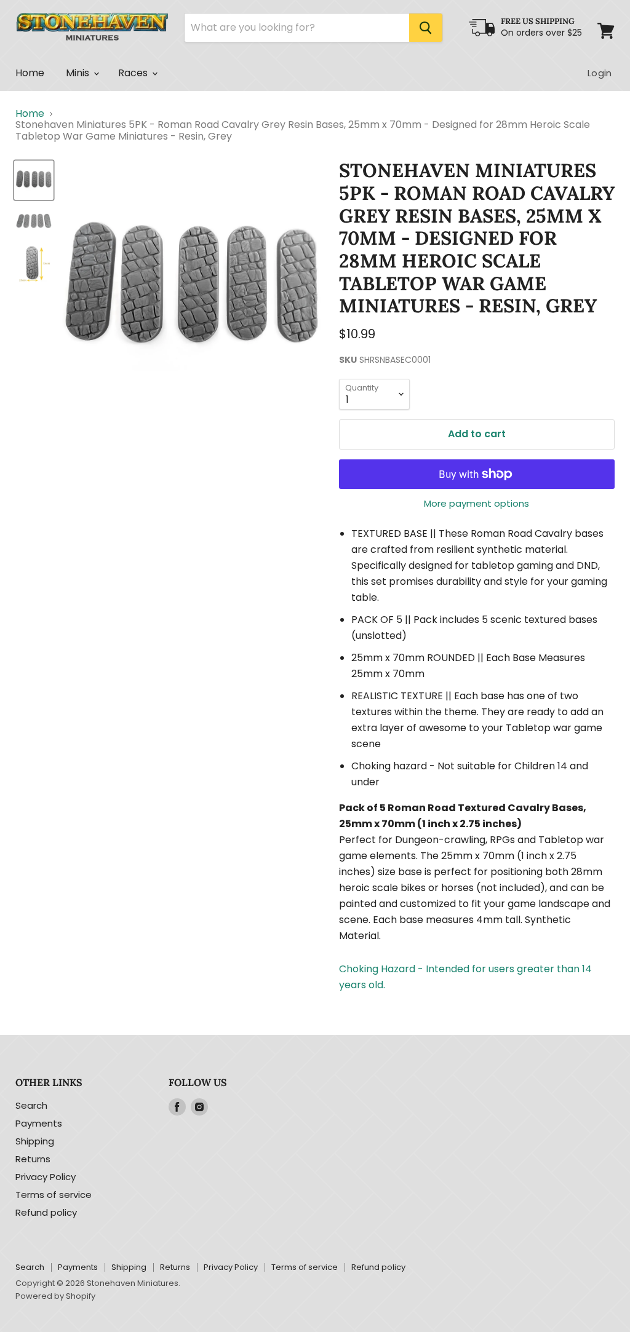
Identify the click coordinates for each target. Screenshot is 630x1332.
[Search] (425, 28)
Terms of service (53, 1194)
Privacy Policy (45, 1176)
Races (134, 73)
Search (31, 1105)
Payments (38, 1123)
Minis (79, 73)
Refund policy (46, 1212)
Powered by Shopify (55, 1296)
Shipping (34, 1141)
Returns (32, 1158)
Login (600, 72)
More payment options (476, 503)
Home (30, 73)
